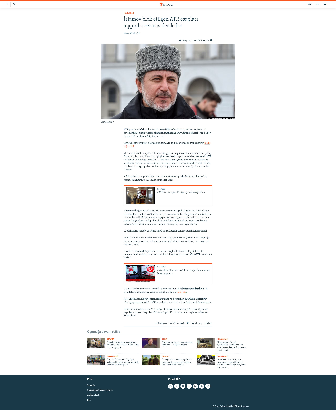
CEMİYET (110, 339)
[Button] (185, 40)
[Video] (325, 4)
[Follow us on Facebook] (170, 386)
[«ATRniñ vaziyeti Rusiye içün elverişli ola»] (140, 195)
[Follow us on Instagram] (195, 386)
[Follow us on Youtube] (182, 386)
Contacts (91, 385)
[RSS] (201, 386)
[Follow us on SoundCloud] (189, 386)
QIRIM (164, 339)
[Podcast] (207, 386)
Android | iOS (93, 395)
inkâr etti (181, 292)
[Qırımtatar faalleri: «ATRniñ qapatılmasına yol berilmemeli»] (140, 273)
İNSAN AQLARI (222, 339)
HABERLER (129, 13)
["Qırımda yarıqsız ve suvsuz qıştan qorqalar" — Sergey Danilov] (151, 343)
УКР (317, 4)
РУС (309, 4)
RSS (89, 400)
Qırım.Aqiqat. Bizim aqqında (100, 390)
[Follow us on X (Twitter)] (176, 386)
